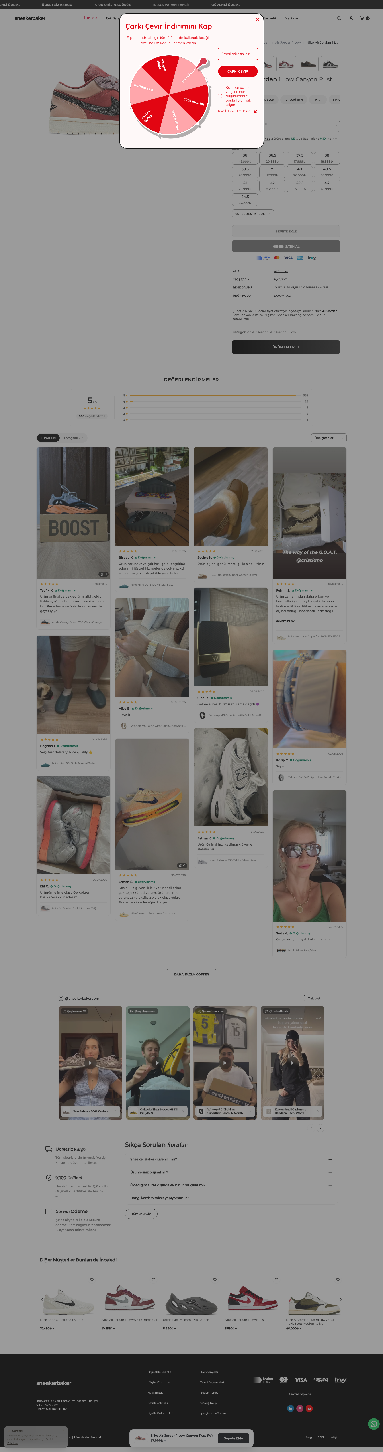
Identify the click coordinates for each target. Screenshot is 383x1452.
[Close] (257, 19)
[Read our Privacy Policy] (255, 111)
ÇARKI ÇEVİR (237, 71)
